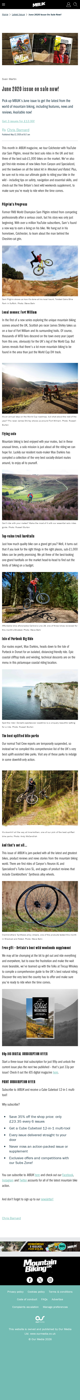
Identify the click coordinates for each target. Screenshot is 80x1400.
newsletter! (47, 1199)
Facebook (67, 1174)
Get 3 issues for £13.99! (18, 121)
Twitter (23, 1180)
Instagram (8, 1180)
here (55, 1072)
